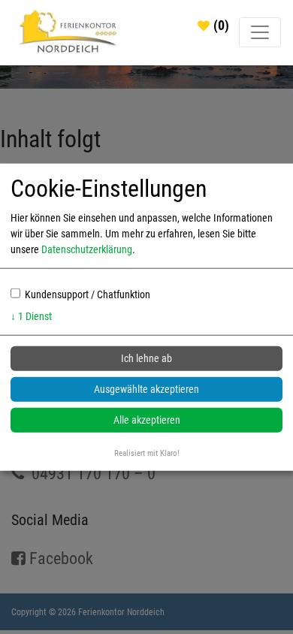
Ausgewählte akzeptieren (146, 389)
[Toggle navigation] (260, 32)
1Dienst (31, 316)
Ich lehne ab (146, 358)
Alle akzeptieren (146, 420)
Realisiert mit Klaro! (147, 453)
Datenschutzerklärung (86, 249)
